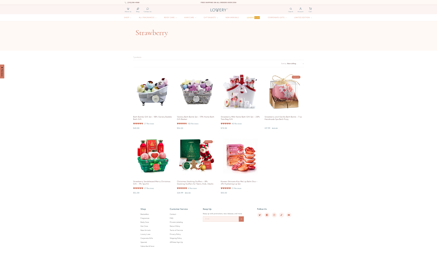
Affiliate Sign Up (176, 242)
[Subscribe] (241, 219)
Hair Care (144, 226)
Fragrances (145, 218)
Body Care (145, 222)
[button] (291, 9)
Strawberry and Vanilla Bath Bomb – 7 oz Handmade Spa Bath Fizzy (283, 118)
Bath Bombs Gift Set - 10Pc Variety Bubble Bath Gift (152, 118)
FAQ (171, 218)
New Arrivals (146, 230)
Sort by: (284, 63)
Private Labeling (176, 222)
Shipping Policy (176, 238)
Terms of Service (176, 230)
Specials (144, 242)
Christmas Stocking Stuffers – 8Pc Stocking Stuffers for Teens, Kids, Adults (195, 182)
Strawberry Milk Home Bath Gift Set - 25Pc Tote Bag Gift (240, 118)
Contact (173, 214)
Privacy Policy (175, 234)
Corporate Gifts (147, 238)
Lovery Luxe (145, 234)
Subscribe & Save (147, 246)
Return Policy (175, 226)
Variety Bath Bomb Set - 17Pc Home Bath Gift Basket (195, 118)
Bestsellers (145, 214)
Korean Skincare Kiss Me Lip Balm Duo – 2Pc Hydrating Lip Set (239, 182)
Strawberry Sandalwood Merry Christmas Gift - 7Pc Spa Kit (151, 182)
